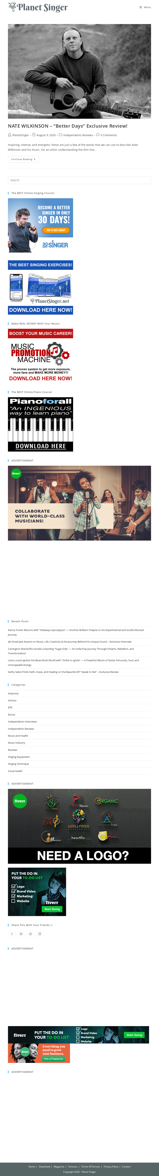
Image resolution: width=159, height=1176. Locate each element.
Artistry (12, 700)
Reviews (12, 750)
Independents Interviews (22, 721)
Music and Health (18, 735)
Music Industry (16, 742)
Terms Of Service (90, 1166)
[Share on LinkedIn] (40, 934)
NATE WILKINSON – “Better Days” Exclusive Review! (68, 126)
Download (44, 1166)
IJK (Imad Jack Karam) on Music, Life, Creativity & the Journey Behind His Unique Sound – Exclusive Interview (69, 641)
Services (72, 1166)
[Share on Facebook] (21, 934)
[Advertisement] (79, 581)
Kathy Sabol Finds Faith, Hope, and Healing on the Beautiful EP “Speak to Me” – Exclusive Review (63, 672)
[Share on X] (12, 934)
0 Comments (109, 135)
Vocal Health (15, 771)
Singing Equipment (19, 757)
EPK (10, 707)
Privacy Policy (111, 1166)
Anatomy (13, 693)
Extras (11, 714)
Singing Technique (18, 764)
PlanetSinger (20, 135)
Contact (126, 1166)
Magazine (59, 1166)
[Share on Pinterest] (30, 934)
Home (32, 1166)
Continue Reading (25, 158)
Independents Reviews (78, 135)
